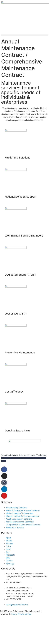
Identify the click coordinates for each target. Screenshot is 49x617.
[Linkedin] (4, 489)
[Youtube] (4, 496)
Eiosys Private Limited (21, 614)
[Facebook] (4, 469)
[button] (24, 35)
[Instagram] (4, 476)
